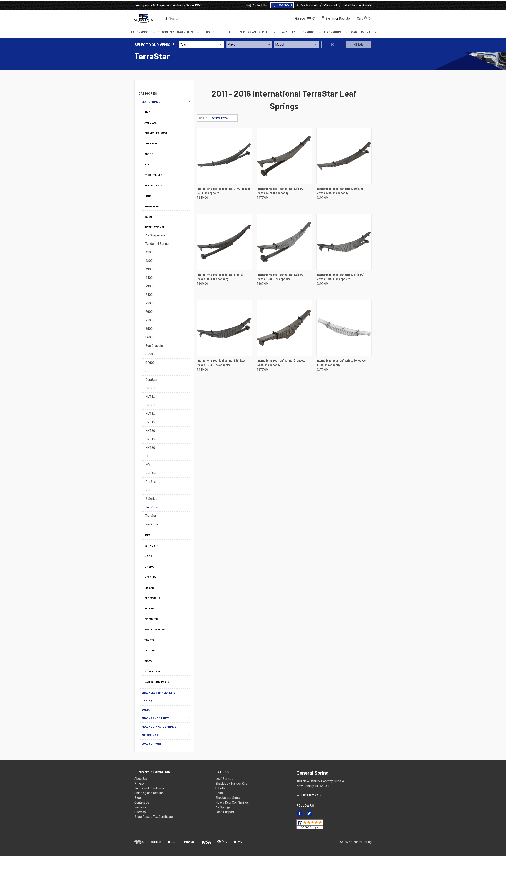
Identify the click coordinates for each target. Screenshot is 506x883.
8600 (149, 337)
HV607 (150, 405)
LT (147, 456)
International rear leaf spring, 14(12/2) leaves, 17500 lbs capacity (221, 363)
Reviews (140, 807)
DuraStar (151, 380)
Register (345, 18)
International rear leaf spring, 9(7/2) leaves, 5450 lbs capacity (224, 191)
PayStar (150, 473)
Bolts (228, 32)
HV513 (150, 397)
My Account (309, 5)
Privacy (139, 783)
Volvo (148, 661)
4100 (149, 252)
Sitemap (140, 812)
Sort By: (203, 117)
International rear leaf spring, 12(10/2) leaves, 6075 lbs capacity (281, 191)
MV (147, 465)
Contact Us (259, 5)
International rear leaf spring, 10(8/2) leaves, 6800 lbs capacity (339, 191)
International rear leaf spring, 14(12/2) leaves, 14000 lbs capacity (340, 277)
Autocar (150, 122)
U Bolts (209, 32)
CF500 (150, 354)
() (364, 18)
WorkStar (151, 524)
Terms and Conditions (149, 788)
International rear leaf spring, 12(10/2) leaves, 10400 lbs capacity (281, 277)
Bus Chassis (154, 346)
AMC (147, 112)
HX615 (150, 439)
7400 (149, 295)
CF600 (150, 363)
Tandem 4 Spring (157, 244)
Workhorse (152, 671)
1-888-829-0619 (283, 5)
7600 (149, 312)
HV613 (150, 414)
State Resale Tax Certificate (153, 817)
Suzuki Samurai (155, 629)
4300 (149, 269)
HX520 (150, 431)
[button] (305, 18)
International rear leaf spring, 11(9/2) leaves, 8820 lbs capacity (220, 277)
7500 (149, 303)
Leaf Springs (139, 32)
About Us (140, 779)
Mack (148, 556)
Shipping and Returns (149, 793)
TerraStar (151, 507)
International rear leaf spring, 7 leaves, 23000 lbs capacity (281, 363)
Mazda (149, 566)
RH (147, 490)
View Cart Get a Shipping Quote (348, 5)
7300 (149, 286)
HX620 (150, 448)
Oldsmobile (152, 598)
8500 (149, 329)
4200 (149, 261)
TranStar (151, 516)
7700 (149, 320)
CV (147, 371)
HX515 (150, 422)
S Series (151, 499)
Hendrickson (153, 185)
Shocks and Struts (254, 32)
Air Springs (332, 32)
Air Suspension (155, 235)
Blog (137, 798)
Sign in (330, 18)
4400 (149, 278)
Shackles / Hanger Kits (175, 32)
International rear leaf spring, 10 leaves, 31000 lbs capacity (341, 363)
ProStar (150, 482)
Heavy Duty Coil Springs (296, 32)
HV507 (150, 388)
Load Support (360, 32)
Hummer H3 (151, 206)
